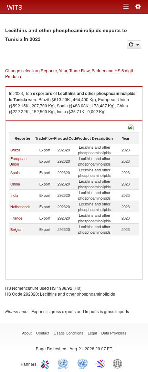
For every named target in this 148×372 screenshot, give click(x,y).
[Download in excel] (131, 126)
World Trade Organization (101, 363)
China (15, 184)
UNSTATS (82, 363)
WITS (14, 6)
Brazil (15, 149)
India (14, 195)
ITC (46, 363)
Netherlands (20, 206)
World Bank (119, 363)
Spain (15, 172)
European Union (18, 161)
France (16, 218)
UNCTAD (64, 363)
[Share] (134, 44)
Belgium (16, 229)
